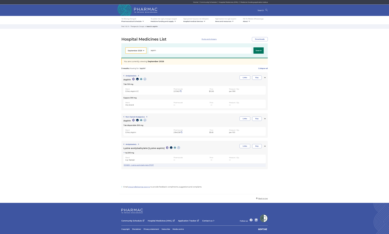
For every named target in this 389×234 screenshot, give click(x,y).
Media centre (178, 229)
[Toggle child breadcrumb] (138, 76)
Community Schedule (208, 2)
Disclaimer (136, 229)
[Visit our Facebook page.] (251, 220)
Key (257, 78)
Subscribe (166, 229)
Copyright (125, 229)
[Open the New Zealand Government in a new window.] (263, 229)
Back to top (263, 199)
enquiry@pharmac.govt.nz (139, 187)
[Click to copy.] (181, 91)
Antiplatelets (131, 76)
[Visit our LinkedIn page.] (256, 220)
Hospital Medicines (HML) (228, 2)
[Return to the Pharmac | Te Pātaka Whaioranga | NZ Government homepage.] (137, 10)
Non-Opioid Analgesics (135, 117)
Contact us (207, 221)
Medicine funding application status (254, 2)
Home (195, 2)
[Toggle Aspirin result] (265, 77)
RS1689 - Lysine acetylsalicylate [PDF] (139, 165)
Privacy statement (151, 229)
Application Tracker (187, 221)
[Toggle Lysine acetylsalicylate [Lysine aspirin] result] (265, 146)
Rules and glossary (209, 39)
